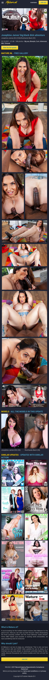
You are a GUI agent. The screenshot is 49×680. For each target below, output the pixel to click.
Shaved (7, 43)
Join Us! (43, 2)
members (33, 2)
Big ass (26, 41)
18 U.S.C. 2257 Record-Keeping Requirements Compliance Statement (24, 668)
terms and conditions (30, 671)
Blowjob (32, 41)
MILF (2, 43)
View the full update (9, 48)
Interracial (43, 41)
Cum (37, 41)
